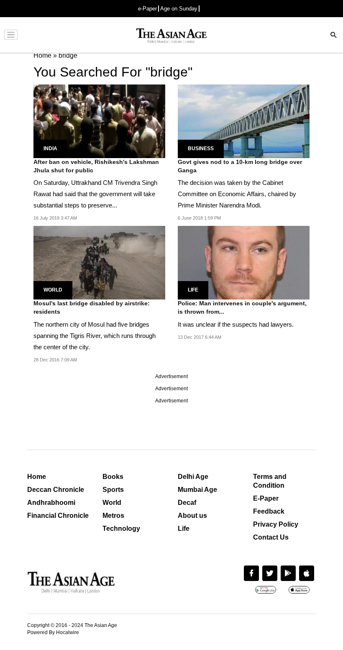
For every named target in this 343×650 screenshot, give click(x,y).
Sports (113, 489)
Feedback (268, 511)
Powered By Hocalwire (53, 632)
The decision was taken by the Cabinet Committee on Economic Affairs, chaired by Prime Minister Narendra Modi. (237, 194)
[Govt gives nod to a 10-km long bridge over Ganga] (244, 120)
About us (192, 515)
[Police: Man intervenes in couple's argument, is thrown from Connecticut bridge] (244, 262)
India (50, 148)
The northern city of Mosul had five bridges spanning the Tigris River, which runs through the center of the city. (94, 336)
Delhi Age (193, 476)
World (53, 290)
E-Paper (266, 498)
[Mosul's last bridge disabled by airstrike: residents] (99, 262)
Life (193, 290)
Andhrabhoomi (51, 502)
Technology (121, 528)
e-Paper (147, 8)
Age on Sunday (178, 8)
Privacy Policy (275, 524)
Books (112, 476)
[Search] (334, 35)
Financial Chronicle (58, 515)
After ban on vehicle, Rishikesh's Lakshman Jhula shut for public (96, 166)
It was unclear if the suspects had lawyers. (236, 324)
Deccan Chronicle (55, 489)
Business (201, 148)
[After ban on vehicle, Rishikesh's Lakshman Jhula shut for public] (99, 120)
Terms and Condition (270, 481)
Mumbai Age (197, 489)
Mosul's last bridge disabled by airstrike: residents (91, 307)
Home (36, 476)
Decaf (187, 502)
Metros (113, 515)
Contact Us (271, 537)
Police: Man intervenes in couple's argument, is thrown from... (242, 307)
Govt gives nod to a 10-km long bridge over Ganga (240, 166)
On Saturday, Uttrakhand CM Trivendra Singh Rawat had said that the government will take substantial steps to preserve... (95, 194)
